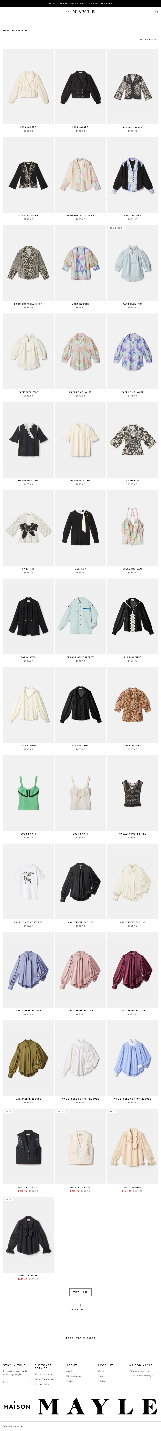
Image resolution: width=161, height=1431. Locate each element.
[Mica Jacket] (28, 86)
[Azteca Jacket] (132, 86)
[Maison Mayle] (80, 12)
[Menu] (7, 11)
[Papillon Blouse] (80, 351)
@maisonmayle (146, 1375)
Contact (70, 1381)
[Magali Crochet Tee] (132, 793)
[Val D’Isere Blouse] (28, 970)
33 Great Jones (73, 1376)
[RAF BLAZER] (28, 616)
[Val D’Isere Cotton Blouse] (80, 1058)
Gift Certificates (42, 1384)
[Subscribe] (28, 1382)
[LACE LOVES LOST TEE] (28, 881)
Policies (101, 1381)
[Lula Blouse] (132, 616)
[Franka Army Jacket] (80, 616)
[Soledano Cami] (132, 528)
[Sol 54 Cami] (28, 793)
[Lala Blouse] (80, 263)
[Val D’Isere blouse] (80, 881)
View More (80, 1292)
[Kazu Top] (132, 440)
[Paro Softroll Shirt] (80, 175)
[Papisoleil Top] (28, 351)
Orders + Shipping (43, 1373)
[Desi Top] (80, 528)
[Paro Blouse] (132, 175)
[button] (155, 11)
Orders (101, 1370)
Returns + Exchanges (44, 1378)
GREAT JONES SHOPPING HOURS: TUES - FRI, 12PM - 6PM (80, 3)
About (69, 1370)
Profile (100, 1376)
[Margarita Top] (28, 440)
